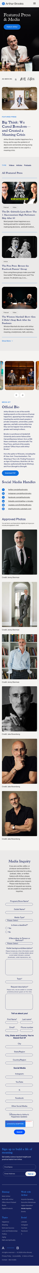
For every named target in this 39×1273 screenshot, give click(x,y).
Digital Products (7, 1208)
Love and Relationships (10, 1231)
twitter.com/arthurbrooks (18, 489)
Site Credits (12, 1260)
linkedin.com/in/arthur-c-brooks (20, 501)
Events (23, 1211)
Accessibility (16, 1256)
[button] (16, 395)
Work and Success (8, 1228)
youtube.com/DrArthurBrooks (19, 505)
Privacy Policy (6, 1256)
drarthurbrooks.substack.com (19, 509)
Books (4, 1205)
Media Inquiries (26, 1208)
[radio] (19, 928)
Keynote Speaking (27, 1199)
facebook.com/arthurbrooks (19, 497)
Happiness (5, 1222)
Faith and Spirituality (8, 1240)
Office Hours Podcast (9, 1202)
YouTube (24, 1228)
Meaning (5, 1225)
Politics (4, 1234)
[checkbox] (19, 930)
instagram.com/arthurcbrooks (19, 493)
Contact (4, 1260)
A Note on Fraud (27, 1256)
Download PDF (10, 473)
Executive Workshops (28, 1202)
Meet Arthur (6, 1196)
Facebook (24, 1231)
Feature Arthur (12, 27)
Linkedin (24, 1222)
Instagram (24, 1225)
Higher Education (27, 1205)
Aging (4, 1237)
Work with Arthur (7, 1199)
